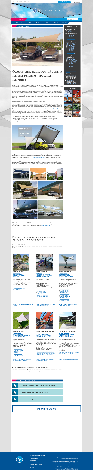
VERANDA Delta (64, 295)
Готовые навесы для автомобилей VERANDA (34, 392)
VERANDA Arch (18, 349)
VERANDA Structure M (42, 296)
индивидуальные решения (39, 157)
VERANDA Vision (64, 290)
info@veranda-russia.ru (37, 464)
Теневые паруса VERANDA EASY (45, 352)
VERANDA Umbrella (65, 296)
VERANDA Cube (41, 291)
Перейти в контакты (45, 225)
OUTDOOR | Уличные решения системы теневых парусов (37, 385)
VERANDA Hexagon (19, 350)
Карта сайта (32, 467)
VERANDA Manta (18, 352)
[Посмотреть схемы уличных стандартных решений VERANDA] (21, 262)
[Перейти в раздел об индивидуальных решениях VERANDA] (67, 320)
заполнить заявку (46, 409)
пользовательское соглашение (20, 466)
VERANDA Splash (64, 299)
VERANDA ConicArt (65, 297)
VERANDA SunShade (42, 295)
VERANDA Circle (64, 294)
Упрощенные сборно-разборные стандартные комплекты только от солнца (19, 274)
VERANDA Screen (18, 355)
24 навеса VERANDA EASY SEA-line (18, 289)
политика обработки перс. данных (21, 467)
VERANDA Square (64, 289)
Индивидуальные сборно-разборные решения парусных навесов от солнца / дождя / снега (66, 334)
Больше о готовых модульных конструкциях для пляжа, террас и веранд (45, 305)
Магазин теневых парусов (28, 399)
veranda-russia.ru (20, 19)
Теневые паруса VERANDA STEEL (45, 353)
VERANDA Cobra (64, 291)
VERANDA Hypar (18, 351)
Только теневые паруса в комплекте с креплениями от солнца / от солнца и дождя (44, 335)
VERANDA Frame (41, 292)
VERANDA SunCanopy (42, 293)
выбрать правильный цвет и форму (52, 108)
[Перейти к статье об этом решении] (77, 106)
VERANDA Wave (18, 354)
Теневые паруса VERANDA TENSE (46, 354)
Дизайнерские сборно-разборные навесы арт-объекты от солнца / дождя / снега (66, 274)
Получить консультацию (65, 1)
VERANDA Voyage (64, 300)
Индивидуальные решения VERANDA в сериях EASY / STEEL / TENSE (69, 353)
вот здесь (59, 119)
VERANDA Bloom (64, 292)
